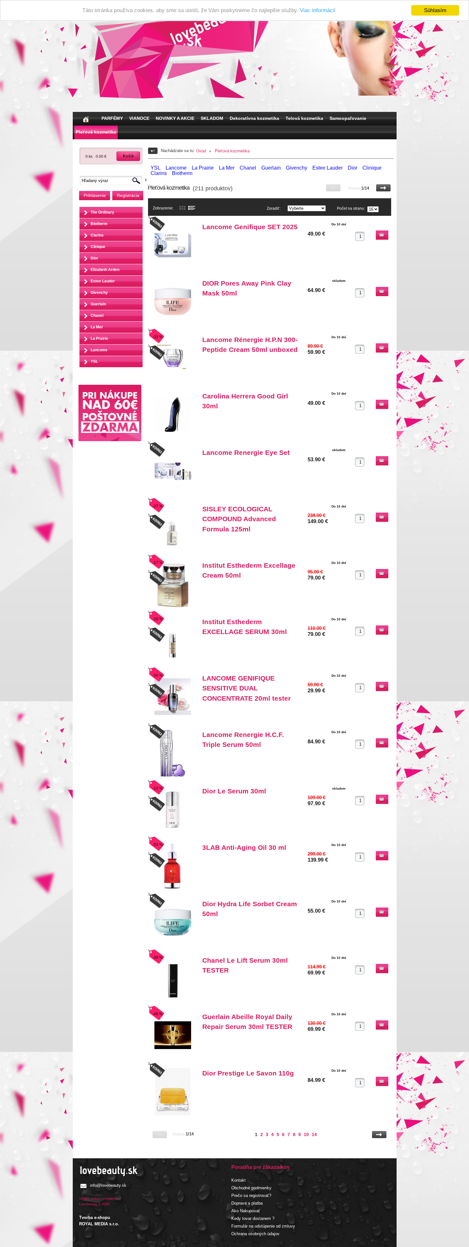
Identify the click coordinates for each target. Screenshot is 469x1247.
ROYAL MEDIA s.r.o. (99, 1223)
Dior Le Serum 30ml (234, 791)
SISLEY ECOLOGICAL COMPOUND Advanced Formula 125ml (239, 519)
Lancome (99, 350)
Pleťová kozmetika (96, 132)
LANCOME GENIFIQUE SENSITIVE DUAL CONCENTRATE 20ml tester (246, 688)
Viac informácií (318, 11)
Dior (94, 258)
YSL (94, 361)
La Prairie (99, 338)
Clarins (97, 235)
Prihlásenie (95, 195)
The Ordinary (102, 212)
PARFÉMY (112, 118)
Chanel (97, 315)
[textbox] (112, 180)
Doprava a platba (247, 1203)
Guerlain (98, 304)
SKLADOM (212, 118)
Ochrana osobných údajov (255, 1233)
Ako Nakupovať (245, 1210)
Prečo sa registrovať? (251, 1195)
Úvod (201, 151)
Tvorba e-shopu (94, 1217)
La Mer (97, 327)
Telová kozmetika (304, 118)
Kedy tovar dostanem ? (252, 1218)
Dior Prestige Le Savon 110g (248, 1073)
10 (306, 1134)
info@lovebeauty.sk (108, 1185)
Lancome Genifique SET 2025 (250, 226)
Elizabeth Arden (105, 269)
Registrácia (128, 195)
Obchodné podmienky (251, 1187)
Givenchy (99, 292)
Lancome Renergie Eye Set (246, 452)
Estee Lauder (103, 281)
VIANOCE (139, 118)
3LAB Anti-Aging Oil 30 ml (244, 847)
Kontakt (238, 1180)
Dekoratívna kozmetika (254, 118)
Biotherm (99, 224)
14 (314, 1134)
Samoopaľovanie (348, 118)
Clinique (98, 246)
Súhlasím (435, 10)
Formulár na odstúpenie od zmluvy (263, 1226)
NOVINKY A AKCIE (175, 118)
